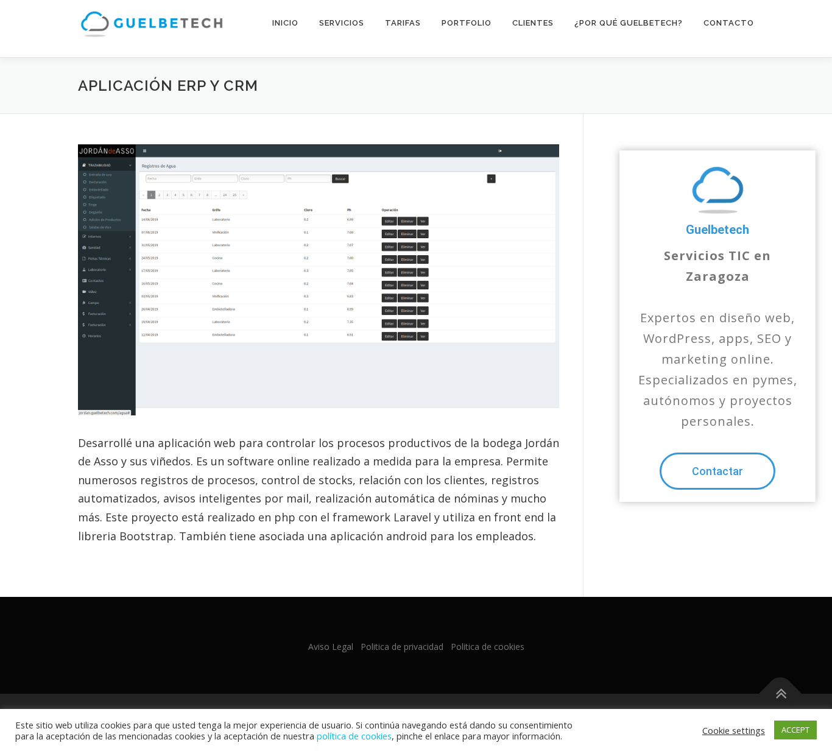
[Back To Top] (780, 694)
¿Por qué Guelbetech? (628, 22)
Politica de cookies (487, 646)
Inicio (285, 22)
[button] (717, 471)
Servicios (341, 22)
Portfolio (467, 22)
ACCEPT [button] (795, 729)
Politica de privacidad (402, 646)
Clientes (533, 22)
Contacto (728, 22)
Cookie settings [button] (733, 730)
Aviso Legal (330, 646)
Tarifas (403, 22)
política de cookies (354, 736)
